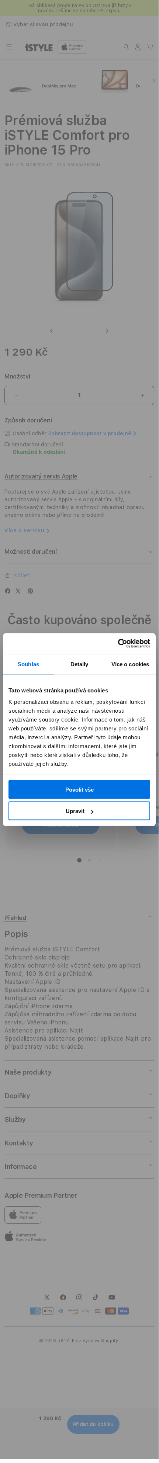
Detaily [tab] (79, 664)
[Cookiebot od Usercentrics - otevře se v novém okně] (118, 644)
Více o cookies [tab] (130, 664)
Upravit (75, 811)
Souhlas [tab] (28, 664)
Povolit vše (79, 789)
